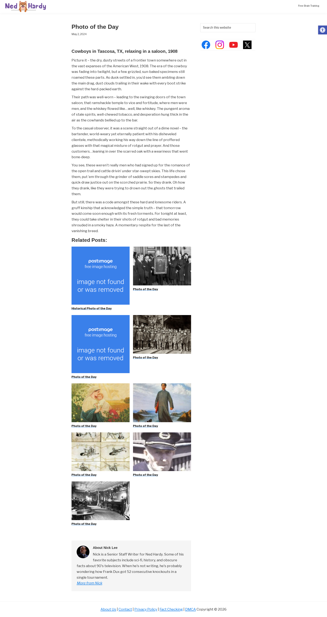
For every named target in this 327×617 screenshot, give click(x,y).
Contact (125, 609)
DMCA (190, 609)
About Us (108, 609)
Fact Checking (171, 609)
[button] (322, 30)
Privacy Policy (145, 609)
